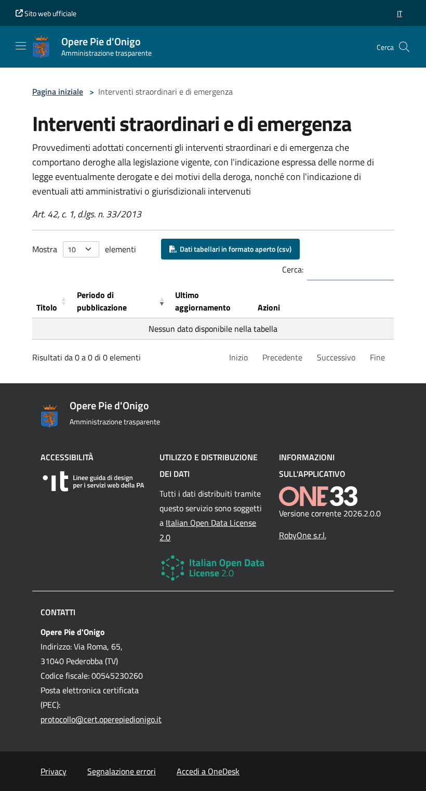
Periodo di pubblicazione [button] (102, 301)
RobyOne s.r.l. (302, 535)
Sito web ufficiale (49, 13)
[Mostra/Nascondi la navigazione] (21, 46)
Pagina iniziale (57, 91)
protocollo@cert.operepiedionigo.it (101, 719)
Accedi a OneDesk (208, 771)
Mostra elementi (84, 249)
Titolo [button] (46, 307)
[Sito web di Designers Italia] (94, 481)
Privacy (53, 771)
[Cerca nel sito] (404, 47)
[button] (399, 13)
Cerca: (292, 269)
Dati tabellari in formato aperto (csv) (234, 248)
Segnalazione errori (121, 771)
